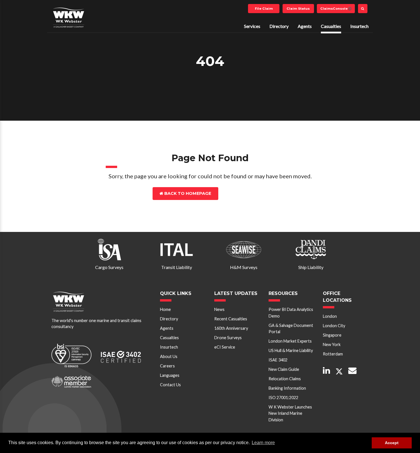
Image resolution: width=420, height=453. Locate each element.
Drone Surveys (228, 337)
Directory (279, 26)
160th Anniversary (231, 328)
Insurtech (359, 26)
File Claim (264, 9)
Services (252, 26)
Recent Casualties (230, 318)
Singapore (332, 335)
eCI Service (224, 347)
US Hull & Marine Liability (291, 350)
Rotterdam (333, 353)
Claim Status (298, 9)
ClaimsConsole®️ (336, 9)
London (330, 316)
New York (332, 344)
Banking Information (287, 388)
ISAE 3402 (278, 359)
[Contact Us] (352, 371)
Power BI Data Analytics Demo (291, 312)
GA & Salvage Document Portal (291, 328)
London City (334, 325)
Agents (305, 26)
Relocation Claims (285, 378)
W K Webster (68, 17)
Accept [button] (392, 442)
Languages (169, 375)
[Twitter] (339, 371)
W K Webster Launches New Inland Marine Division (290, 413)
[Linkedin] (326, 371)
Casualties (331, 26)
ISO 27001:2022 (283, 397)
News (219, 309)
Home (165, 309)
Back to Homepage (187, 193)
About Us (168, 356)
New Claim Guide (284, 369)
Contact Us (245, 193)
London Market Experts (290, 341)
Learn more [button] (263, 442)
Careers (167, 365)
